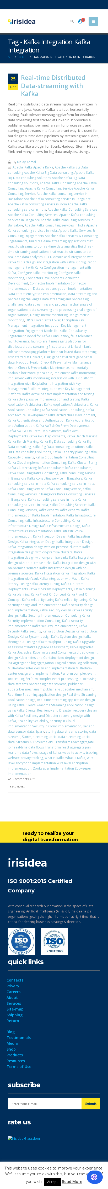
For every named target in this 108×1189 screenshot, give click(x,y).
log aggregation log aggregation (31, 663)
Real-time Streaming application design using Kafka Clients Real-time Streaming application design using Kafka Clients (51, 705)
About (12, 997)
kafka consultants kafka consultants (64, 468)
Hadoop (22, 362)
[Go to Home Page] (10, 57)
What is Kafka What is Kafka (65, 758)
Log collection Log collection (76, 663)
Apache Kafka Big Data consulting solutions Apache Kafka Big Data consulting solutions (51, 177)
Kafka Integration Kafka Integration (60, 573)
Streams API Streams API (34, 742)
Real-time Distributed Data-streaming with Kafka (53, 85)
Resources (16, 1060)
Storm (26, 736)
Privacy (13, 985)
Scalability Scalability (33, 721)
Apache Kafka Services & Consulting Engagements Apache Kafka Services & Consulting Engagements (53, 235)
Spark (39, 731)
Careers (13, 991)
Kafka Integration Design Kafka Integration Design (56, 541)
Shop (11, 1049)
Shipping (15, 1014)
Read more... (17, 786)
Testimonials (19, 1037)
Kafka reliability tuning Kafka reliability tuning (54, 599)
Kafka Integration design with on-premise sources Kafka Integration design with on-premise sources (52, 567)
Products (15, 1054)
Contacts (15, 980)
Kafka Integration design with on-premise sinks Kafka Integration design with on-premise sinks (51, 557)
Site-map (15, 1009)
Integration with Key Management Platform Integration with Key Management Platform (49, 388)
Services (14, 1003)
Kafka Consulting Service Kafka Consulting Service (44, 489)
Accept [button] (52, 1181)
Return (13, 1020)
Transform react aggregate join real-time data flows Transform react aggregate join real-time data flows (51, 747)
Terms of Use (19, 1066)
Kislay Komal (26, 162)
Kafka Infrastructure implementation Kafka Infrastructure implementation (49, 531)
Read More (72, 1181)
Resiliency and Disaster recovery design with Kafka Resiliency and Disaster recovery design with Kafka (52, 715)
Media (12, 1043)
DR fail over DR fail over (43, 320)
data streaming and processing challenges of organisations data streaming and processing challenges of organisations (52, 309)
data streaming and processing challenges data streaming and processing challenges (52, 299)
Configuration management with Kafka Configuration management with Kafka (52, 267)
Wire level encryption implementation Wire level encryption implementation (51, 763)
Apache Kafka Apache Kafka (33, 167)
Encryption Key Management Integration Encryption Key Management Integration (47, 325)
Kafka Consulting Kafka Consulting (33, 473)
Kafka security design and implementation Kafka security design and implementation (52, 604)
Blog (11, 1031)
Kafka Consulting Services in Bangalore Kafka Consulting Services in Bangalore (51, 494)
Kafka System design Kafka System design (51, 636)
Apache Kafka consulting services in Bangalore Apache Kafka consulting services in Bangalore (51, 219)
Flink (47, 357)
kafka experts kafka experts (59, 510)
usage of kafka (50, 752)
